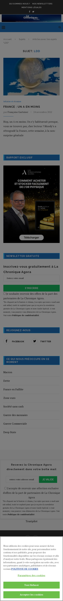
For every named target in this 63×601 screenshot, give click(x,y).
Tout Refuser (31, 585)
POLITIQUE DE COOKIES (24, 568)
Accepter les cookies (31, 594)
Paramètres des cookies (31, 575)
